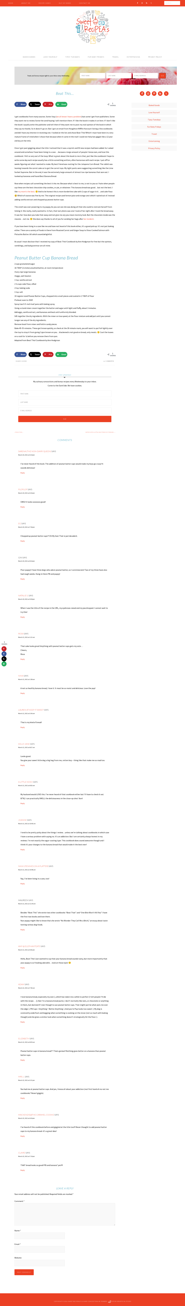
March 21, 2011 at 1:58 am (26, 679)
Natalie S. (23, 595)
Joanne (22, 820)
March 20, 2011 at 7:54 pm (26, 527)
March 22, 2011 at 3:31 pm (26, 1080)
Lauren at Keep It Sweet (31, 710)
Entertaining (154, 141)
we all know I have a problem (68, 116)
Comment (19, 1201)
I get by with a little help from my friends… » (100, 432)
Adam (21, 984)
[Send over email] (4, 663)
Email (17, 1244)
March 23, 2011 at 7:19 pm (26, 1156)
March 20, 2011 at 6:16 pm (26, 493)
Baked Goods (154, 105)
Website (18, 1257)
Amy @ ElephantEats (29, 946)
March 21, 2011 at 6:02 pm (26, 950)
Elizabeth (23, 1038)
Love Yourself (154, 112)
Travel (154, 134)
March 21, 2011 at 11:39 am (27, 904)
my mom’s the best (26, 191)
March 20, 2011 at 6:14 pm (26, 455)
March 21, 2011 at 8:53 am (26, 785)
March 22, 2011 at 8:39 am (26, 1042)
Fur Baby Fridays (154, 126)
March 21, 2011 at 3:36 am (26, 713)
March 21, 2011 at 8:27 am (26, 747)
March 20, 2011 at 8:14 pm (26, 561)
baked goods (21, 361)
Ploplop (22, 489)
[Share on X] (4, 658)
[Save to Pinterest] (4, 648)
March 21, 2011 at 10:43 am (27, 824)
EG (19, 523)
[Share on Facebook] (4, 653)
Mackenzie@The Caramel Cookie (36, 1114)
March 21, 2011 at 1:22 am (26, 637)
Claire (21, 1152)
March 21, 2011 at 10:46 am (27, 870)
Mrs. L (21, 1076)
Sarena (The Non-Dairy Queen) (34, 451)
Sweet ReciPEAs (92, 27)
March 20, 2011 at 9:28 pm (26, 599)
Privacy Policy (154, 148)
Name (17, 1230)
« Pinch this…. (18, 432)
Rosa (21, 633)
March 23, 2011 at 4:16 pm (26, 1118)
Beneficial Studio (124, 1301)
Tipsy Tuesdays (154, 119)
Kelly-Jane (24, 744)
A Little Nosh (25, 782)
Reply (23, 473)
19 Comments (108, 361)
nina (20, 676)
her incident (88, 219)
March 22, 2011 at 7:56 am (26, 988)
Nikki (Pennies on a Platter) (33, 866)
